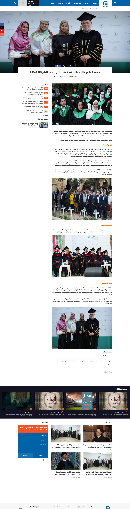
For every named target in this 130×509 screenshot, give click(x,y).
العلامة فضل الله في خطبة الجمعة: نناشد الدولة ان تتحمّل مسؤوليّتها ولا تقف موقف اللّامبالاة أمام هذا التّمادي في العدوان (32, 102)
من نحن (69, 506)
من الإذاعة (83, 412)
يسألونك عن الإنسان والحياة (111, 412)
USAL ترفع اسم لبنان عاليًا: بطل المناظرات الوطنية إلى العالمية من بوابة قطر (29, 124)
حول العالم (84, 9)
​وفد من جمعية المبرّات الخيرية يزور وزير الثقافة (33, 107)
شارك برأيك (43, 422)
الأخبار (89, 9)
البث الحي (30, 1)
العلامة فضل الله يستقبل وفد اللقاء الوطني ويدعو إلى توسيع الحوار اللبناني (31, 93)
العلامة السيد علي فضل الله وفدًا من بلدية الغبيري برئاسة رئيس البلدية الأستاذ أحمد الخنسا (32, 98)
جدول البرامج (81, 506)
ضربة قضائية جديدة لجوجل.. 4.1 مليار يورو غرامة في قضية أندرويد (32, 111)
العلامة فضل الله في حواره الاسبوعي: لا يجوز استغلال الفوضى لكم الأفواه (32, 88)
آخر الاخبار (45, 85)
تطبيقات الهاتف (56, 506)
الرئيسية (95, 9)
